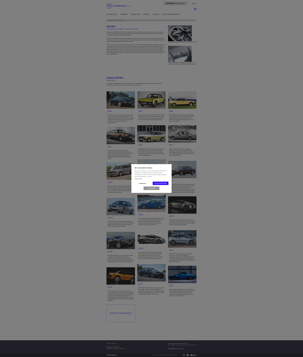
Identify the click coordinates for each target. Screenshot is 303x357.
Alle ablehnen (151, 188)
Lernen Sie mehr (138, 178)
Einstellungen (142, 183)
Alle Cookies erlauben (160, 183)
